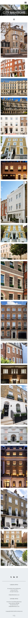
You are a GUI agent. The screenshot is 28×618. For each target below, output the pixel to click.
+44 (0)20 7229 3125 (14, 591)
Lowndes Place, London (14, 442)
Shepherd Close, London (14, 361)
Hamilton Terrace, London (14, 157)
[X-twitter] (11, 577)
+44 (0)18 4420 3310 (14, 604)
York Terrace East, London (14, 132)
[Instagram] (17, 577)
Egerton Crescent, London (14, 563)
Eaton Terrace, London (14, 424)
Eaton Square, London (14, 486)
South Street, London (14, 340)
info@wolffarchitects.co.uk (14, 594)
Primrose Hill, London (14, 56)
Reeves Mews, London (14, 381)
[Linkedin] (14, 577)
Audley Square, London (14, 298)
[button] (14, 19)
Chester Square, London (14, 177)
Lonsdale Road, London (14, 222)
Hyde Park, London (14, 528)
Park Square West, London (14, 93)
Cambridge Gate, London (14, 113)
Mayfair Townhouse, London (14, 74)
